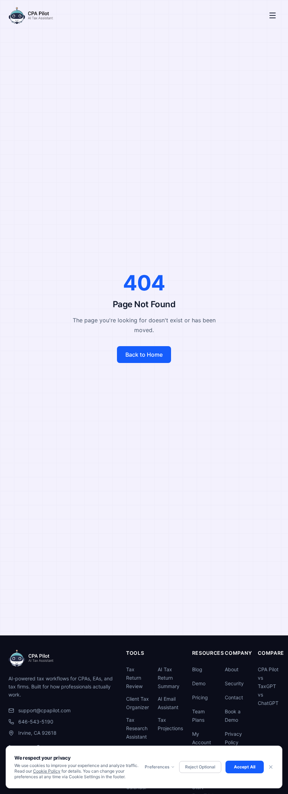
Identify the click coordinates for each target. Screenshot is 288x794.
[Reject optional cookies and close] (271, 767)
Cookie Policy (46, 771)
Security (234, 683)
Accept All (244, 766)
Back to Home (144, 354)
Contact (234, 697)
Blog (197, 669)
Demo (198, 683)
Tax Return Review (134, 677)
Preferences (157, 766)
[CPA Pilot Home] (30, 15)
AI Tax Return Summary (168, 677)
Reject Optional (200, 766)
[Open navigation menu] (273, 15)
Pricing (200, 697)
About (231, 669)
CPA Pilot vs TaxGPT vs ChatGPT (268, 686)
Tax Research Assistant (137, 728)
